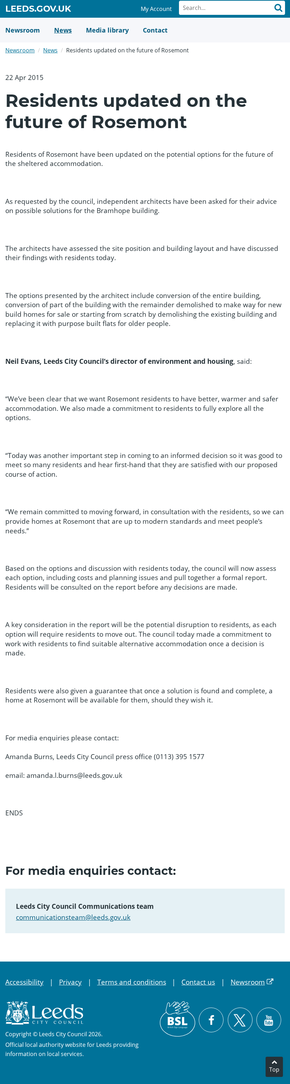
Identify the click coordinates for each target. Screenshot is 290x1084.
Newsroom (20, 50)
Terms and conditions (131, 982)
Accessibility (24, 982)
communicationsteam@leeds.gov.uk (73, 917)
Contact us (198, 982)
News (50, 50)
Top (274, 1069)
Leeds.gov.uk (38, 10)
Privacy (70, 982)
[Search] (278, 8)
